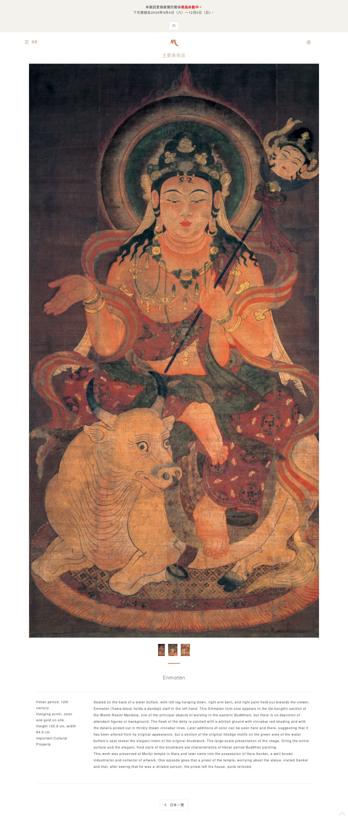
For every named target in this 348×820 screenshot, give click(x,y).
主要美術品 (174, 55)
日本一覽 (177, 804)
